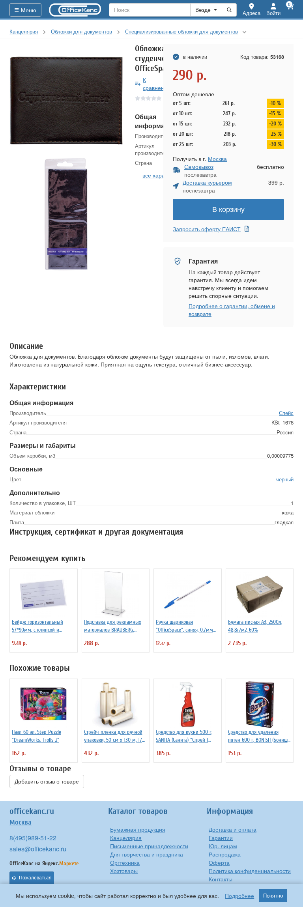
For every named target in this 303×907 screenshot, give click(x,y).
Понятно (273, 895)
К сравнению (157, 84)
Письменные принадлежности (149, 846)
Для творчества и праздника (146, 854)
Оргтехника (125, 862)
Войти (273, 13)
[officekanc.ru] (75, 10)
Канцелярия (126, 838)
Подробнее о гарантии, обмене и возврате (232, 310)
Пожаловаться (35, 878)
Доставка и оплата (232, 829)
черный (285, 479)
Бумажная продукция (137, 829)
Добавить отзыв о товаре (47, 781)
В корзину (228, 209)
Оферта (219, 862)
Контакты (220, 879)
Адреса (251, 13)
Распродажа (225, 854)
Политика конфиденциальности (250, 871)
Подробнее (239, 896)
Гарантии (221, 838)
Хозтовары (124, 871)
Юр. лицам (223, 846)
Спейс (286, 413)
